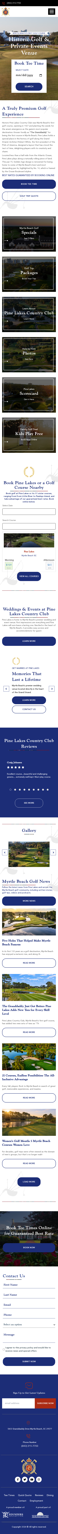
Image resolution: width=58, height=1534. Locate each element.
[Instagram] (39, 1479)
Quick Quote (25, 1495)
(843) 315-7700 (13, 3)
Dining (50, 1495)
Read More (29, 963)
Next (51, 689)
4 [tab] (24, 790)
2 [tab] (15, 790)
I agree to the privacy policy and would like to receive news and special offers (28, 1349)
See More (29, 803)
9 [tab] (48, 790)
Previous (6, 689)
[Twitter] (25, 1479)
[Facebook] (18, 1479)
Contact (22, 1501)
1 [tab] (10, 790)
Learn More (29, 641)
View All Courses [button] (29, 576)
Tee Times (9, 1495)
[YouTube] (32, 1479)
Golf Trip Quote (29, 196)
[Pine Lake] (5, 12)
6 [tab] (34, 790)
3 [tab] (20, 790)
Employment (36, 1501)
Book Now (29, 1248)
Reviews (39, 1495)
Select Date (22, 70)
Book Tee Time (29, 184)
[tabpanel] (29, 771)
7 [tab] (38, 790)
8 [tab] (43, 790)
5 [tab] (29, 790)
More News (29, 901)
